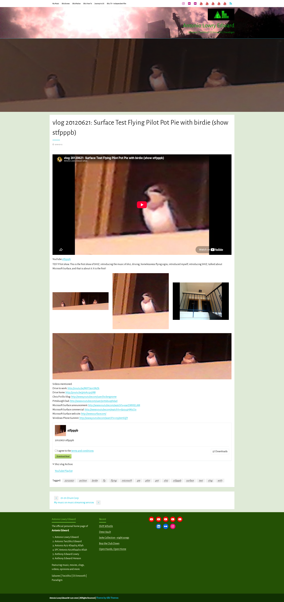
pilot (147, 480)
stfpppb (66, 259)
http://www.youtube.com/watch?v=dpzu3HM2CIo (110, 409)
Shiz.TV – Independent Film (116, 3)
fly (104, 480)
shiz (166, 480)
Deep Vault (105, 532)
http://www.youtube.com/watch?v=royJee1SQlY (103, 418)
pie (138, 480)
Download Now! (63, 456)
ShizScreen (66, 3)
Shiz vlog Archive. (64, 464)
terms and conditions (82, 451)
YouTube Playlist (64, 471)
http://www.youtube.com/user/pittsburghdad (93, 401)
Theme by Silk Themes (107, 598)
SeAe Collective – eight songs (114, 537)
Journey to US (99, 3)
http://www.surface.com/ (93, 413)
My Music (55, 3)
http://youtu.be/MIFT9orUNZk (83, 388)
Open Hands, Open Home (112, 549)
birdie (95, 480)
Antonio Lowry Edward (208, 26)
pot (157, 480)
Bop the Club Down (109, 543)
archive (83, 480)
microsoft (127, 480)
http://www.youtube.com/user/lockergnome (94, 396)
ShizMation (76, 3)
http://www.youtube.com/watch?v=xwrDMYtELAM (114, 405)
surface (190, 480)
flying (114, 480)
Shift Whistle (106, 526)
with (220, 480)
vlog (210, 480)
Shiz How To (87, 3)
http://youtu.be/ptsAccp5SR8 (81, 392)
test (201, 480)
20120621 (69, 480)
